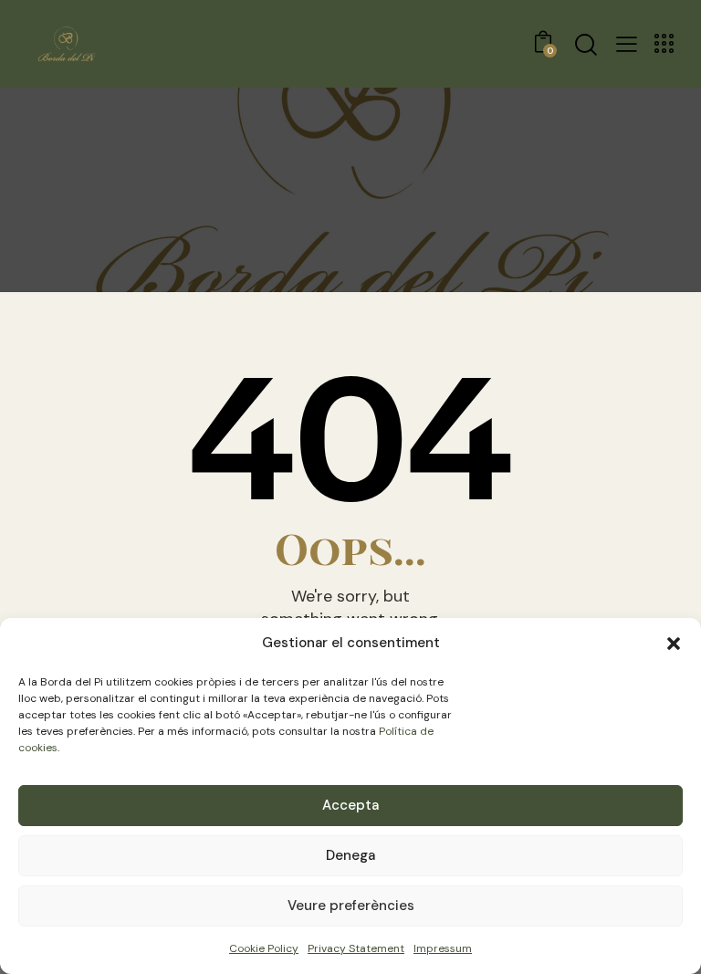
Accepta (350, 805)
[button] (673, 643)
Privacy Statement (356, 948)
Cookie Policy (263, 948)
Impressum (442, 948)
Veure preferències (351, 905)
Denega (350, 855)
